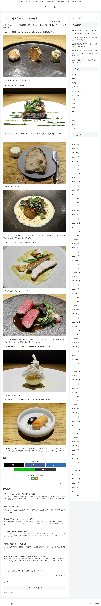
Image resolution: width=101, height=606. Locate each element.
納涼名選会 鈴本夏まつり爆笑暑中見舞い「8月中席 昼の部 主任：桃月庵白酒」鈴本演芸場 (85, 53)
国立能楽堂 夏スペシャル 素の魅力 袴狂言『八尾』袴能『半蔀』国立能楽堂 (85, 32)
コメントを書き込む (35, 588)
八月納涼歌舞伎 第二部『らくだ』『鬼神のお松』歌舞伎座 (84, 45)
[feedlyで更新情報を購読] (33, 478)
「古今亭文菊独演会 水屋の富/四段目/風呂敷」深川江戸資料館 (85, 39)
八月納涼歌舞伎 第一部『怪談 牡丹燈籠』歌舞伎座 (84, 61)
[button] (45, 469)
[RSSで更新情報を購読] (36, 478)
